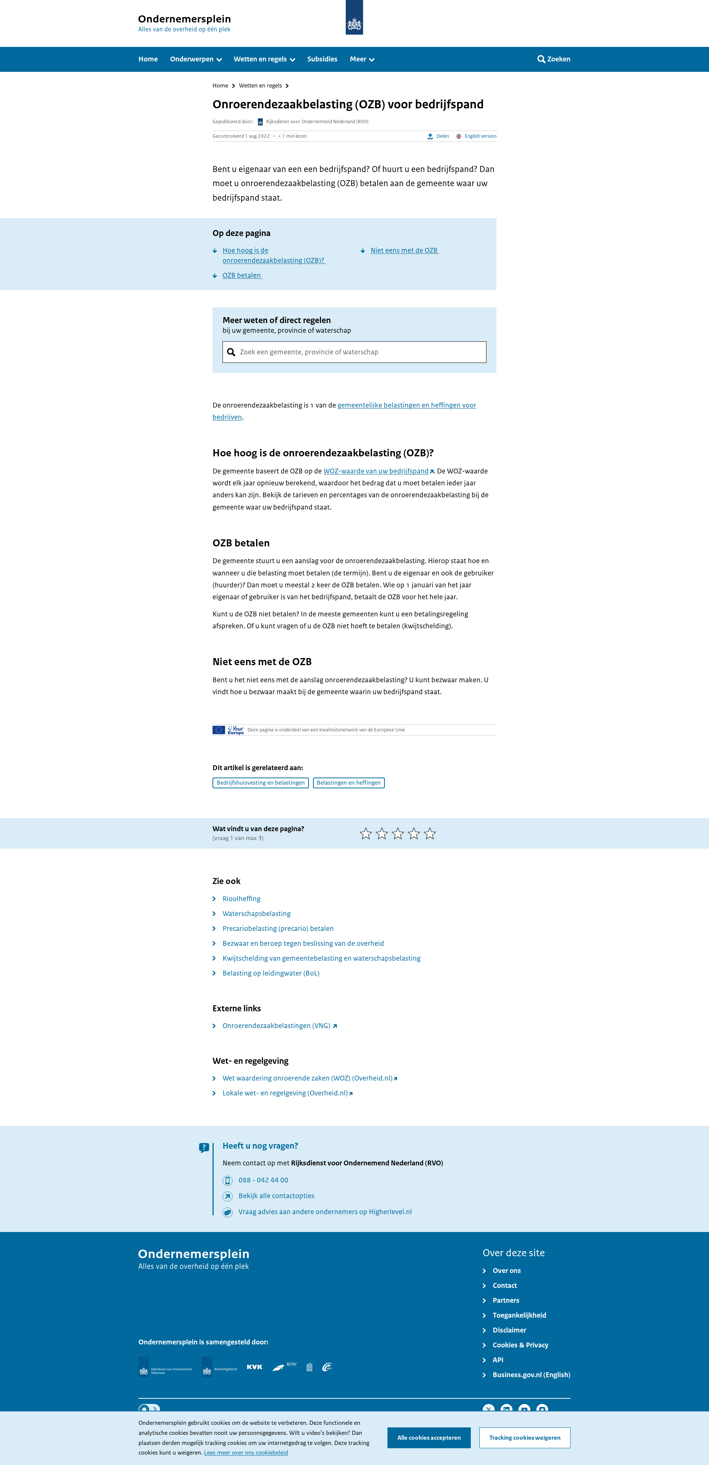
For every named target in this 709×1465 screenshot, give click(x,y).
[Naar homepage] (354, 17)
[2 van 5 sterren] (384, 833)
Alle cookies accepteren (429, 1438)
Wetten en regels (260, 86)
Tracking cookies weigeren (525, 1438)
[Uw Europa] (228, 730)
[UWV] (327, 1367)
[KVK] (254, 1367)
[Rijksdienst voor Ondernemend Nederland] (164, 1367)
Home (220, 86)
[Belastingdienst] (219, 1367)
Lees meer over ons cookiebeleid (246, 1452)
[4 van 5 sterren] (416, 833)
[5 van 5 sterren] (432, 833)
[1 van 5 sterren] (368, 833)
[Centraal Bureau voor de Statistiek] (309, 1367)
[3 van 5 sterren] (400, 833)
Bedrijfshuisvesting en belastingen (261, 782)
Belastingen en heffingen (349, 782)
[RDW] (284, 1367)
